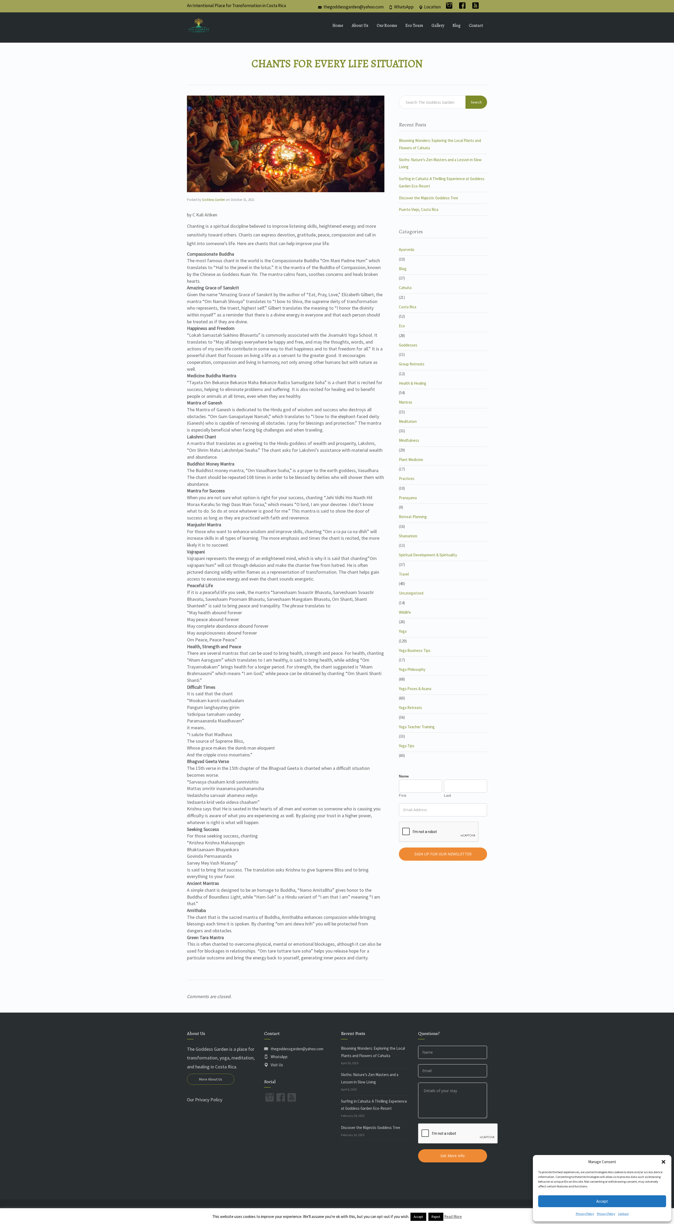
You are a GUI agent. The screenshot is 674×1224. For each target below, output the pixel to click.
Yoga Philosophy (412, 669)
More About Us (210, 1079)
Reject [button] (436, 1217)
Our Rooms (387, 25)
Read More (453, 1216)
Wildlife (405, 612)
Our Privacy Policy (204, 1100)
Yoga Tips (406, 745)
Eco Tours (414, 25)
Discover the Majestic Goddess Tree (428, 197)
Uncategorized (411, 593)
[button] (663, 1161)
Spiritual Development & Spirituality (428, 554)
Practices (406, 478)
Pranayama (408, 497)
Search (476, 102)
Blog (456, 25)
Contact (623, 1214)
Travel (404, 574)
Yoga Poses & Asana (415, 688)
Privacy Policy (585, 1214)
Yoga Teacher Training (417, 726)
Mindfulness (409, 440)
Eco (402, 325)
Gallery (438, 25)
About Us (360, 25)
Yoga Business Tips (414, 650)
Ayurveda (406, 249)
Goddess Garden (213, 199)
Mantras (405, 402)
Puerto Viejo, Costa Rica (418, 209)
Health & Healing (412, 383)
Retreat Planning (413, 516)
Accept (602, 1201)
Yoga (403, 631)
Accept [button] (418, 1217)
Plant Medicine (411, 459)
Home (338, 25)
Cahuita (405, 287)
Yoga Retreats (410, 707)
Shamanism (408, 535)
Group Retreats (411, 363)
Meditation (408, 421)
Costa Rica (407, 306)
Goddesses (408, 345)
